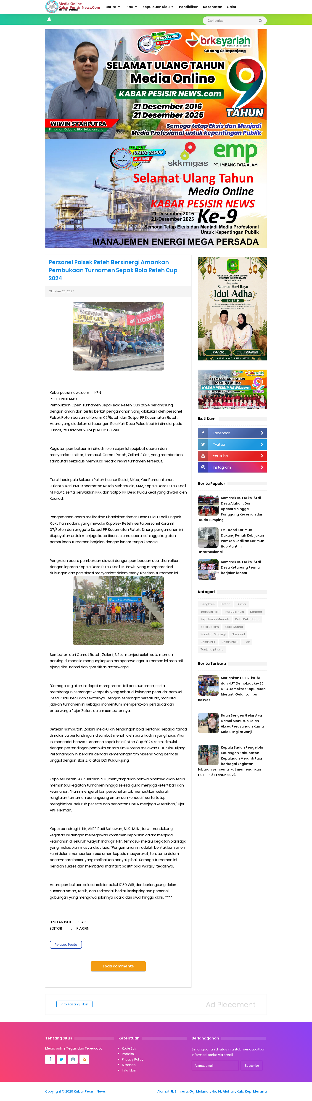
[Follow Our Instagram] (73, 1059)
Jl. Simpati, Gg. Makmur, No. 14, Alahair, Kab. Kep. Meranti (218, 1091)
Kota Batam (210, 627)
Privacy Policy (132, 1059)
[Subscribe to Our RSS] (84, 1059)
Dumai (241, 604)
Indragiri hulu (234, 612)
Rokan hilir (208, 642)
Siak (247, 642)
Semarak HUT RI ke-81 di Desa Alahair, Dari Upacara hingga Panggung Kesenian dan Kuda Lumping (231, 509)
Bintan (225, 604)
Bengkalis (208, 604)
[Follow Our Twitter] (61, 1059)
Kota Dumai (234, 627)
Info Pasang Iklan (74, 1004)
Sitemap (129, 1065)
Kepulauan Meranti (215, 619)
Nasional (238, 634)
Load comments (118, 966)
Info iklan (129, 1070)
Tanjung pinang (212, 649)
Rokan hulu (230, 642)
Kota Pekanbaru (247, 619)
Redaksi (128, 1054)
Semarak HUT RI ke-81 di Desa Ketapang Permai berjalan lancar (241, 567)
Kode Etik (129, 1048)
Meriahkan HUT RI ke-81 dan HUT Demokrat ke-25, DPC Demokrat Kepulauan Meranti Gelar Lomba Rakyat (232, 689)
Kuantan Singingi (213, 634)
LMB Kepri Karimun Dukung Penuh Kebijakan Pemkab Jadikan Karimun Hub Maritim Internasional (231, 541)
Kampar (256, 612)
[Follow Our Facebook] (50, 1059)
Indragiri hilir (210, 612)
